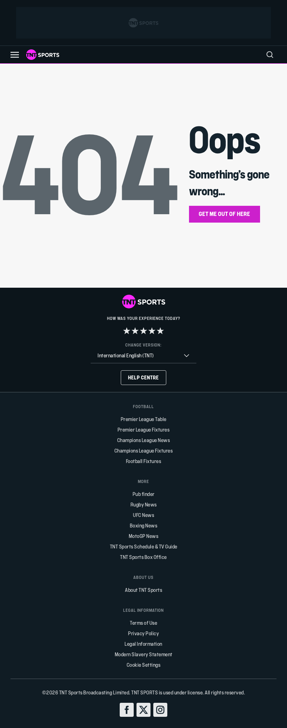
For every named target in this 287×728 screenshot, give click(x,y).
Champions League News (143, 440)
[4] (152, 331)
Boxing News (144, 525)
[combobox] (143, 355)
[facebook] (127, 710)
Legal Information (143, 644)
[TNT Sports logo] (42, 54)
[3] (143, 331)
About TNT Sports (143, 590)
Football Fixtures (143, 461)
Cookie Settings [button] (144, 665)
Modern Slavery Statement (144, 654)
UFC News (143, 515)
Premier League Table (144, 419)
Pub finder (144, 494)
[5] (160, 331)
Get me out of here (224, 213)
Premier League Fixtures (144, 430)
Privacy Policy (143, 633)
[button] (14, 55)
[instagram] (160, 710)
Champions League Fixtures (143, 451)
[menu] (269, 54)
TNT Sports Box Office (143, 557)
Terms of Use (143, 623)
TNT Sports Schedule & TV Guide (143, 547)
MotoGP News (144, 536)
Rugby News (144, 504)
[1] (126, 331)
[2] (135, 331)
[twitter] (143, 710)
